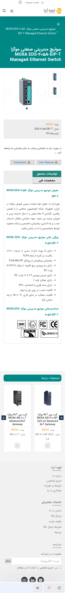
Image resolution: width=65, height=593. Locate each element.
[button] (41, 92)
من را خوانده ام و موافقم (37, 568)
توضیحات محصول (46, 174)
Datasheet (20, 162)
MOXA (49, 124)
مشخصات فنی (47, 180)
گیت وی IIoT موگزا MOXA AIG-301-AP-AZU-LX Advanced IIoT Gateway (47, 419)
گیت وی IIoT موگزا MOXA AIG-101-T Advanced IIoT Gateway (17, 419)
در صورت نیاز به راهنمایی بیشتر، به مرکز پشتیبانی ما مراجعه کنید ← (32, 150)
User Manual (46, 162)
